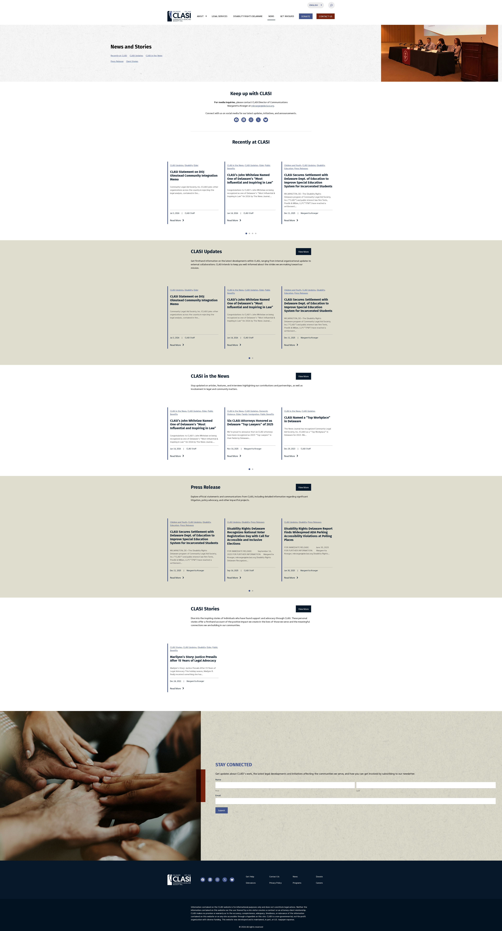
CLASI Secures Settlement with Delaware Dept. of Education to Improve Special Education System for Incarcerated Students (308, 180)
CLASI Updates (136, 55)
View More (303, 251)
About (202, 16)
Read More (175, 220)
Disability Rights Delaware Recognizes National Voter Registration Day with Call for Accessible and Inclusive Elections (248, 536)
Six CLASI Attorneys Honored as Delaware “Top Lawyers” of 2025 (250, 422)
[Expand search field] (331, 5)
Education (288, 168)
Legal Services (219, 16)
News (271, 16)
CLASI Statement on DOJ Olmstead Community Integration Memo (194, 175)
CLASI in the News (154, 55)
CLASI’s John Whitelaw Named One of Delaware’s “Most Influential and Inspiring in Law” (250, 178)
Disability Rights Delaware (248, 16)
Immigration (253, 414)
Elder (196, 165)
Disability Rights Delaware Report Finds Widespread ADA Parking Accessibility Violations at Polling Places (308, 534)
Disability (189, 165)
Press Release (117, 61)
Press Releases (301, 168)
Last (358, 791)
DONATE (305, 16)
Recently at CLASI (119, 55)
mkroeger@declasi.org (262, 105)
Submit (221, 810)
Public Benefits (267, 414)
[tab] (246, 233)
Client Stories (132, 61)
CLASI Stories (176, 647)
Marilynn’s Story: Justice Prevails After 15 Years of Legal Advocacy (193, 659)
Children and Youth (292, 165)
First (217, 791)
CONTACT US (325, 16)
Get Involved (287, 16)
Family (244, 414)
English (313, 5)
